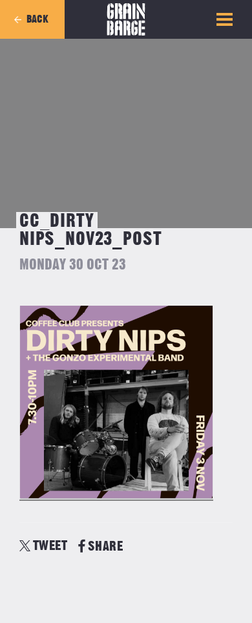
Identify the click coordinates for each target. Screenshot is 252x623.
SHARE (105, 546)
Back (37, 19)
